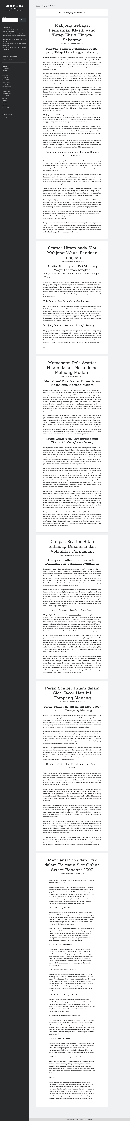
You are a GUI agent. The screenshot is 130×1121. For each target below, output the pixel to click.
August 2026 (5, 68)
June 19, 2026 (79, 261)
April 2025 (5, 105)
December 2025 (6, 86)
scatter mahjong (90, 390)
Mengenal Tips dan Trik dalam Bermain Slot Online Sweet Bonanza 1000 (72, 865)
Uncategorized (6, 117)
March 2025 (5, 107)
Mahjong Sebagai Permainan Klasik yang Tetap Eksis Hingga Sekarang (72, 33)
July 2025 (4, 98)
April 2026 (5, 77)
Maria (71, 873)
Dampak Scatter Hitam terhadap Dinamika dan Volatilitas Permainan (72, 546)
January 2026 (5, 84)
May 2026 (5, 75)
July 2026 (4, 70)
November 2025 (6, 89)
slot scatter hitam (75, 615)
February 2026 (6, 82)
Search (4, 17)
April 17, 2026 (79, 555)
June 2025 (5, 100)
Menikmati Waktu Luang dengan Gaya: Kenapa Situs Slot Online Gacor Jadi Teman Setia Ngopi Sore (14, 35)
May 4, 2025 (80, 873)
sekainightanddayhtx (91, 282)
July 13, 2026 (79, 43)
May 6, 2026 (79, 376)
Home (38, 6)
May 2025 (5, 102)
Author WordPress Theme (74, 1119)
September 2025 (6, 93)
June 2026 (5, 73)
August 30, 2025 (79, 701)
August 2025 (5, 96)
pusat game (88, 715)
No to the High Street (14, 7)
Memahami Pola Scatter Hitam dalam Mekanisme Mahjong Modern (72, 367)
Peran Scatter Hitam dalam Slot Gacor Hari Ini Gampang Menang (72, 693)
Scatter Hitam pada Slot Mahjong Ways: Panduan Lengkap (72, 253)
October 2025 (6, 91)
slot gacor (66, 773)
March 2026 (5, 79)
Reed (71, 43)
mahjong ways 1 (51, 57)
